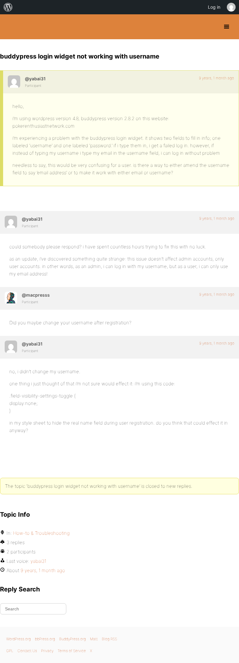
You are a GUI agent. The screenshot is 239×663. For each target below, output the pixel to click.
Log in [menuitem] (214, 7)
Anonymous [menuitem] (231, 7)
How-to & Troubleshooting (41, 533)
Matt (94, 639)
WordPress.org (18, 639)
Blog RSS (109, 639)
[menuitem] (8, 7)
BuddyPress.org (10, 26)
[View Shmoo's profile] (11, 298)
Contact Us (27, 650)
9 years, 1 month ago (216, 78)
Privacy (47, 650)
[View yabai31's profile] (14, 81)
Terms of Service (72, 650)
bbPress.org (45, 639)
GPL (9, 650)
